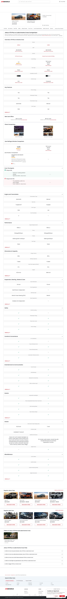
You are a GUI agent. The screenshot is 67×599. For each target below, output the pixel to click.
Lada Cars (61, 510)
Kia (51, 583)
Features (51, 28)
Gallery (19, 28)
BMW (18, 584)
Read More (23, 175)
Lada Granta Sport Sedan (54, 520)
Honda (52, 584)
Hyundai (41, 583)
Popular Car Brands (9, 580)
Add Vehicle (46, 25)
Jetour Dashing (53, 500)
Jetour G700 (22, 500)
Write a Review (48, 65)
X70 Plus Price (19, 51)
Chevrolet (30, 584)
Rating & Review (24, 28)
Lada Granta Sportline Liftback (40, 520)
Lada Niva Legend (8, 520)
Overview (5, 28)
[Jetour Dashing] (56, 495)
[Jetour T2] (11, 495)
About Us (25, 591)
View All (7, 112)
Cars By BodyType (19, 580)
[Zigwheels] (5, 1)
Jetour (18, 45)
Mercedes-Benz (8, 584)
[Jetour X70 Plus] (19, 17)
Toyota (7, 583)
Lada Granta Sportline (24, 520)
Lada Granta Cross (31, 21)
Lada (48, 45)
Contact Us (26, 592)
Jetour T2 (6, 500)
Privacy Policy (41, 591)
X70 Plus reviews (18, 64)
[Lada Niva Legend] (11, 515)
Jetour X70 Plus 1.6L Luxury (46, 35)
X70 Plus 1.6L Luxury (18, 56)
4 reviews (18, 150)
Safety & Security (46, 28)
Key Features (10, 28)
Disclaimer (40, 592)
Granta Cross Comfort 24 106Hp (48, 56)
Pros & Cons (30, 28)
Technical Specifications (38, 28)
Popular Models (28, 580)
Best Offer (15, 28)
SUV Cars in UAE (19, 82)
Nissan (18, 583)
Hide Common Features (59, 28)
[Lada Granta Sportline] (26, 515)
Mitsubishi (30, 583)
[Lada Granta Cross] (33, 17)
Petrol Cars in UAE (19, 71)
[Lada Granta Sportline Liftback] (41, 515)
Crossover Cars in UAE (49, 82)
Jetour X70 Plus (15, 21)
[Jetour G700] (26, 495)
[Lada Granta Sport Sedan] (56, 515)
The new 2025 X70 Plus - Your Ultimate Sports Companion (10, 541)
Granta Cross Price (49, 51)
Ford (40, 584)
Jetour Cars (60, 490)
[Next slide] (63, 499)
